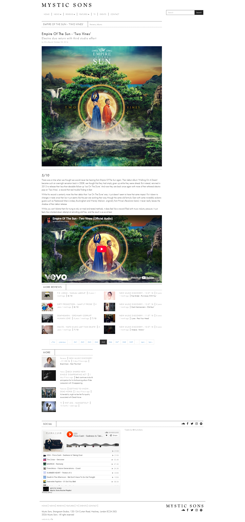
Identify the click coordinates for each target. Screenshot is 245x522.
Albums (99, 24)
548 (124, 342)
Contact (115, 14)
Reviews (69, 14)
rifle (51, 519)
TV (94, 14)
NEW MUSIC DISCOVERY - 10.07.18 (136, 327)
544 (96, 342)
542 (82, 342)
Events (103, 14)
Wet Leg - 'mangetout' (77, 403)
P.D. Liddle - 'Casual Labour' (71, 293)
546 (110, 342)
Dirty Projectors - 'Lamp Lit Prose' (75, 304)
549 (131, 342)
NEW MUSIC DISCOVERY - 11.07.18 (136, 315)
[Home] (66, 5)
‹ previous (62, 342)
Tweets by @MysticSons (134, 429)
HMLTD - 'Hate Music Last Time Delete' (76, 327)
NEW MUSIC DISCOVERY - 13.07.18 (136, 293)
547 (117, 342)
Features (83, 14)
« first (53, 342)
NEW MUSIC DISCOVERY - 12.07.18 (136, 304)
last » (150, 342)
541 (75, 342)
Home (46, 14)
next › (143, 342)
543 (89, 342)
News (57, 14)
